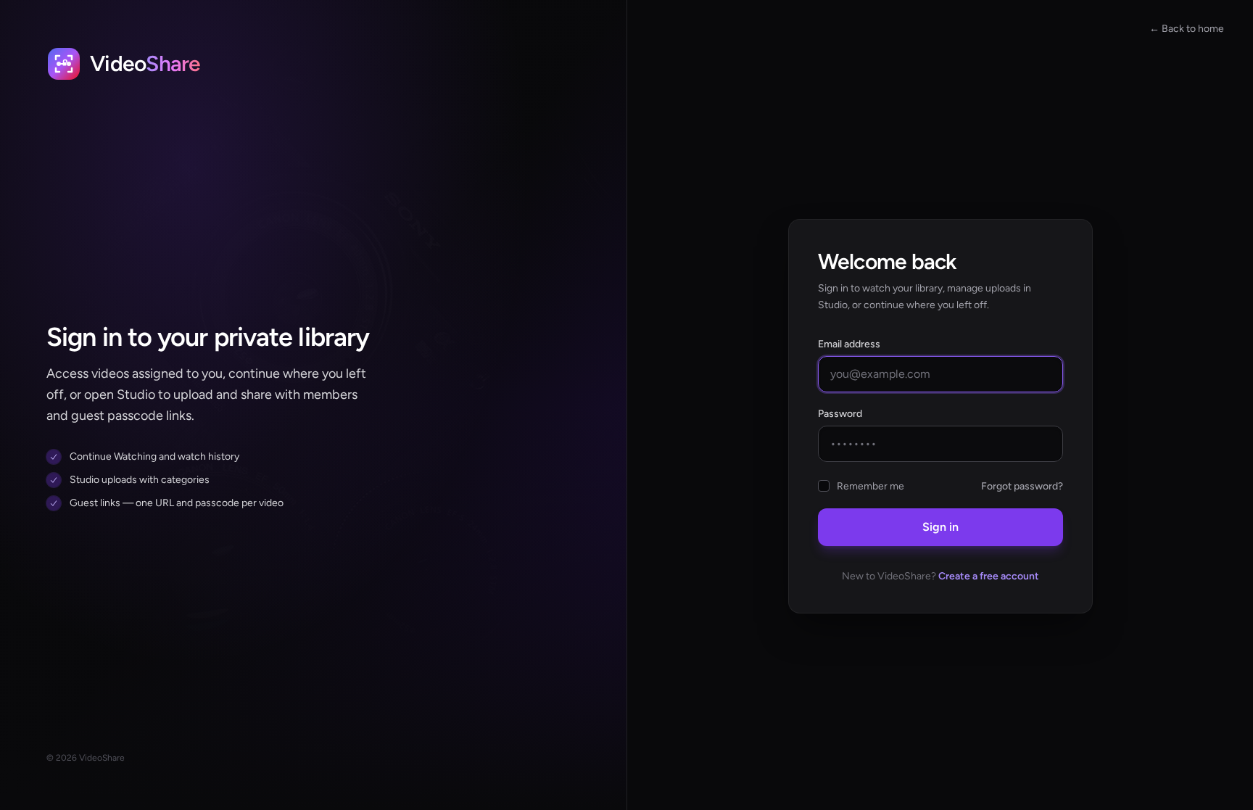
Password (840, 414)
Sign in (940, 527)
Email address (849, 344)
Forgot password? (1022, 486)
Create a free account (988, 576)
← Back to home (1186, 28)
